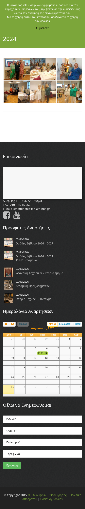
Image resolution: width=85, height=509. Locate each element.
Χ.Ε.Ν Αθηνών (37, 495)
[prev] (6, 324)
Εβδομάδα (64, 324)
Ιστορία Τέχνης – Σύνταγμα (34, 299)
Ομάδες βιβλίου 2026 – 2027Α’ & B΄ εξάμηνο (34, 258)
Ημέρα (77, 324)
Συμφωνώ (42, 28)
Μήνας (52, 324)
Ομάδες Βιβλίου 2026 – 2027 (34, 243)
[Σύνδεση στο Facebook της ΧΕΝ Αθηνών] (7, 217)
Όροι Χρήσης (58, 495)
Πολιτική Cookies (51, 499)
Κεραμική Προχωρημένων (33, 286)
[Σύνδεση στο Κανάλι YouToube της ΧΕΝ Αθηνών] (18, 217)
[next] (12, 324)
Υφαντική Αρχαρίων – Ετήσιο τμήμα (39, 273)
